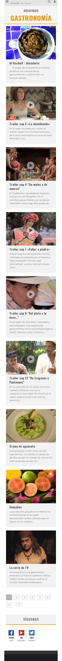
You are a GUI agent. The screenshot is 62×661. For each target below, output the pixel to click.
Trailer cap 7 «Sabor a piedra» (29, 249)
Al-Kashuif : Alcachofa (24, 63)
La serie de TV (18, 568)
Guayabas (15, 507)
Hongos (28, 3)
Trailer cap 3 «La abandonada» (29, 124)
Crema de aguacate (22, 446)
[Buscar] (49, 1)
